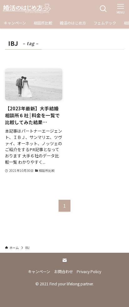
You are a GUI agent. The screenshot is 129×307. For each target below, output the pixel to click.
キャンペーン (39, 271)
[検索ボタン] (103, 8)
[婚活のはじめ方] (27, 8)
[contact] (64, 260)
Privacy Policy (89, 271)
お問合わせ (63, 271)
